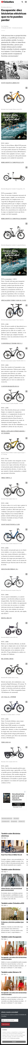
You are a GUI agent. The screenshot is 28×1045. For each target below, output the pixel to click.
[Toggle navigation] (26, 2)
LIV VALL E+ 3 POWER (8, 697)
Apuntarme (5, 1024)
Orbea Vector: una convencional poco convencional (11, 889)
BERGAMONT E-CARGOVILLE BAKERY (14, 218)
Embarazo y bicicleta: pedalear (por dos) (12, 923)
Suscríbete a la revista (18, 804)
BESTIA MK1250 (6, 618)
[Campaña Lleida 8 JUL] (14, 126)
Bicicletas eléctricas (6, 7)
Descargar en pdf (17, 807)
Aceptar (14, 1041)
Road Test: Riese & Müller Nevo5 (11, 855)
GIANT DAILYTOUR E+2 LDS (10, 524)
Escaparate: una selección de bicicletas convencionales (14, 958)
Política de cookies (14, 1038)
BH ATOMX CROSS (7, 659)
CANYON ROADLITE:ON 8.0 (10, 386)
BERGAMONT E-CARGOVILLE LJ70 (12, 162)
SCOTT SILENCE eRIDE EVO (10, 83)
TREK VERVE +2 (6, 478)
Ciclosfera (5, 26)
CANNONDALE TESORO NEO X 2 (11, 343)
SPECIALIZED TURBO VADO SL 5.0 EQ (13, 300)
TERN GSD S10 (6, 742)
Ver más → (4, 838)
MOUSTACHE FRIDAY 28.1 (9, 569)
